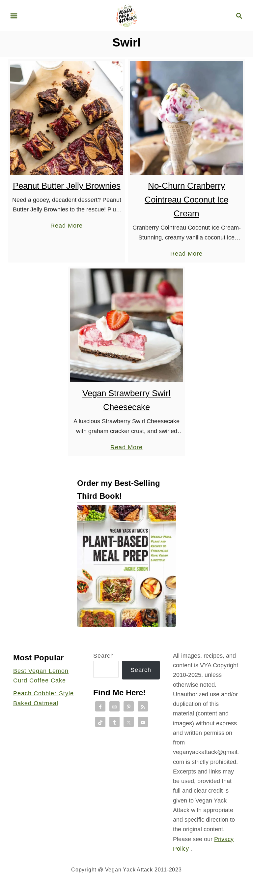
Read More (66, 226)
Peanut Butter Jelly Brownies (67, 186)
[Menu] (14, 16)
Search (103, 655)
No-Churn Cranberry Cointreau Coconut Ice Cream (186, 200)
